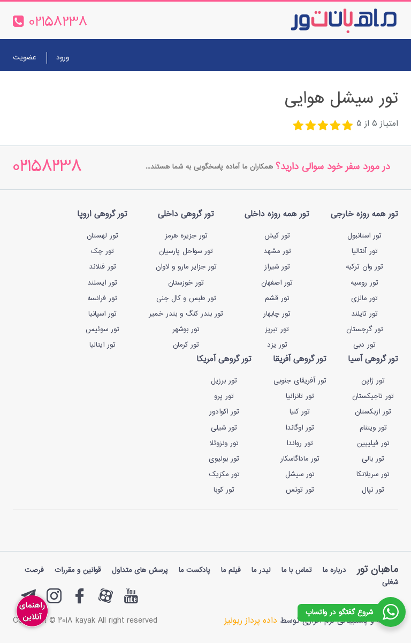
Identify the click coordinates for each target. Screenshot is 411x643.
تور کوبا (224, 490)
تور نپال (373, 490)
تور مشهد (277, 251)
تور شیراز (277, 267)
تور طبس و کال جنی (186, 298)
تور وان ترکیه (364, 267)
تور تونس (300, 490)
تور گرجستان (364, 329)
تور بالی (373, 459)
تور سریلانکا (373, 474)
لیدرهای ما (174, 87)
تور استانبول (364, 236)
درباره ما (82, 87)
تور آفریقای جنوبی (299, 381)
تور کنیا (300, 412)
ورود (62, 58)
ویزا (243, 87)
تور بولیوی (224, 459)
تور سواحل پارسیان (186, 251)
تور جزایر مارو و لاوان (186, 267)
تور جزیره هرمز (186, 236)
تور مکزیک (224, 474)
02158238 (47, 167)
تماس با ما (126, 87)
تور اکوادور (224, 412)
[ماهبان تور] (326, 20)
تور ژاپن (373, 381)
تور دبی (364, 345)
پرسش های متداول (140, 570)
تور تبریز (277, 329)
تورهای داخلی (283, 87)
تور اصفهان (277, 283)
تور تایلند (364, 314)
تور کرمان (186, 345)
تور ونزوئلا (224, 443)
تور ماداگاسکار (299, 459)
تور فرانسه (102, 298)
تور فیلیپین (373, 443)
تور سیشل (300, 474)
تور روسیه (364, 283)
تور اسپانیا (102, 314)
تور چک (102, 251)
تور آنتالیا (365, 251)
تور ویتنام (373, 428)
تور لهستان (102, 236)
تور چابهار (277, 314)
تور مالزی (364, 298)
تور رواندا (299, 443)
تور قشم (277, 298)
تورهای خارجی (342, 87)
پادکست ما (194, 570)
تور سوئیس (102, 329)
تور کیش (277, 236)
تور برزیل (224, 381)
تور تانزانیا (300, 396)
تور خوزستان (186, 283)
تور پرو (224, 396)
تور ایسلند (102, 283)
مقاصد (215, 87)
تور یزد (277, 345)
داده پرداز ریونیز (250, 621)
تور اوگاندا (299, 428)
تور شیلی (224, 428)
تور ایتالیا (102, 345)
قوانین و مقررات (78, 570)
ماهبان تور (377, 569)
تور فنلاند (102, 267)
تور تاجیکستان (373, 396)
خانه (385, 87)
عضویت (24, 58)
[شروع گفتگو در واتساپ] (391, 612)
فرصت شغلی (372, 113)
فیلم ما (231, 570)
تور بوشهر (186, 329)
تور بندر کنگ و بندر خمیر (186, 314)
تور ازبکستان (373, 412)
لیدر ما (261, 570)
